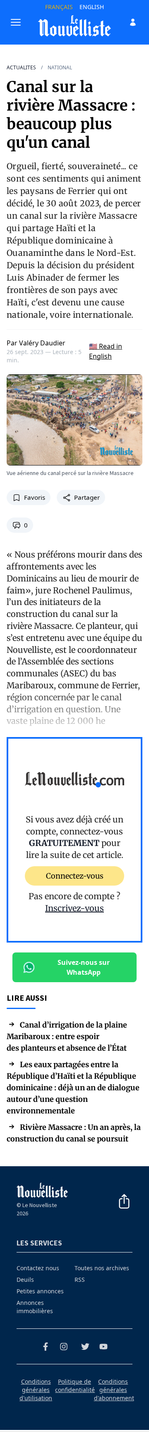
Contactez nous (38, 1268)
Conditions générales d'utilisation (35, 1390)
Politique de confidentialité (75, 1386)
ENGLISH (91, 7)
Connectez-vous (74, 876)
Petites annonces (40, 1291)
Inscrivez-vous (74, 908)
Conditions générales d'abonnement (114, 1390)
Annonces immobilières (35, 1307)
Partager (87, 497)
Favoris (34, 497)
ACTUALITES (21, 67)
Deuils (25, 1279)
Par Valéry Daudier (36, 342)
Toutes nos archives (101, 1268)
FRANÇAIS (59, 7)
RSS (79, 1279)
